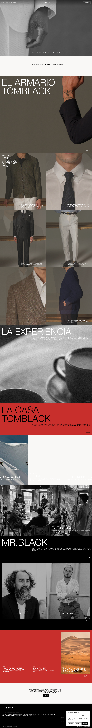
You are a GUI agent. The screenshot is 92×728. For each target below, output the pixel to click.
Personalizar (71, 723)
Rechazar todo (78, 723)
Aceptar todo (85, 723)
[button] (46, 695)
